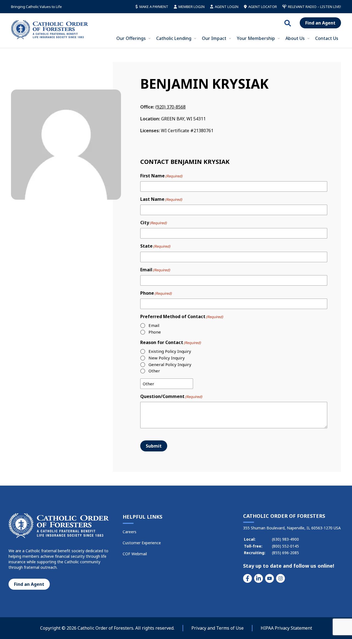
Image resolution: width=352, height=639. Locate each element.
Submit (154, 446)
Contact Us (326, 38)
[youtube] (269, 578)
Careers (129, 531)
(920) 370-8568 (170, 107)
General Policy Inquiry (169, 364)
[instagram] (280, 578)
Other (154, 370)
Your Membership (256, 38)
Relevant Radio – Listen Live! (314, 6)
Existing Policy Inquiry (169, 351)
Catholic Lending (173, 38)
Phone (154, 332)
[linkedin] (258, 578)
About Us (295, 38)
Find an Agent (320, 23)
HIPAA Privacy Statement (286, 628)
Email (153, 325)
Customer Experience (142, 542)
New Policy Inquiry (166, 358)
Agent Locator (262, 6)
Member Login (191, 6)
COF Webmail (135, 553)
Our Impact (214, 38)
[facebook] (247, 578)
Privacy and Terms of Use (217, 628)
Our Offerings (131, 38)
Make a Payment (153, 6)
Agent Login (226, 6)
